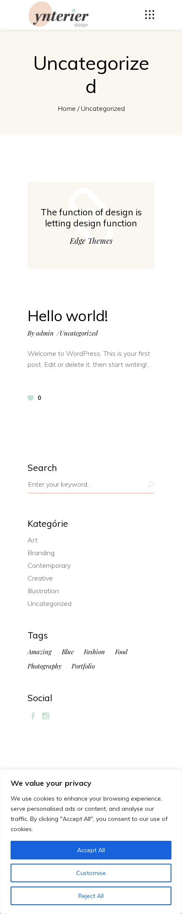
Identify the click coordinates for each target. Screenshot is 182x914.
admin (45, 333)
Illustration (43, 590)
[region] (91, 841)
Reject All (91, 896)
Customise (91, 873)
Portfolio (83, 666)
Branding (41, 552)
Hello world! (68, 315)
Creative (40, 578)
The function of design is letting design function (91, 217)
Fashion (94, 652)
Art (33, 540)
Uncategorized (79, 333)
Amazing (40, 652)
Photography (44, 666)
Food (121, 652)
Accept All (91, 850)
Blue (68, 652)
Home (67, 108)
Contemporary (49, 565)
